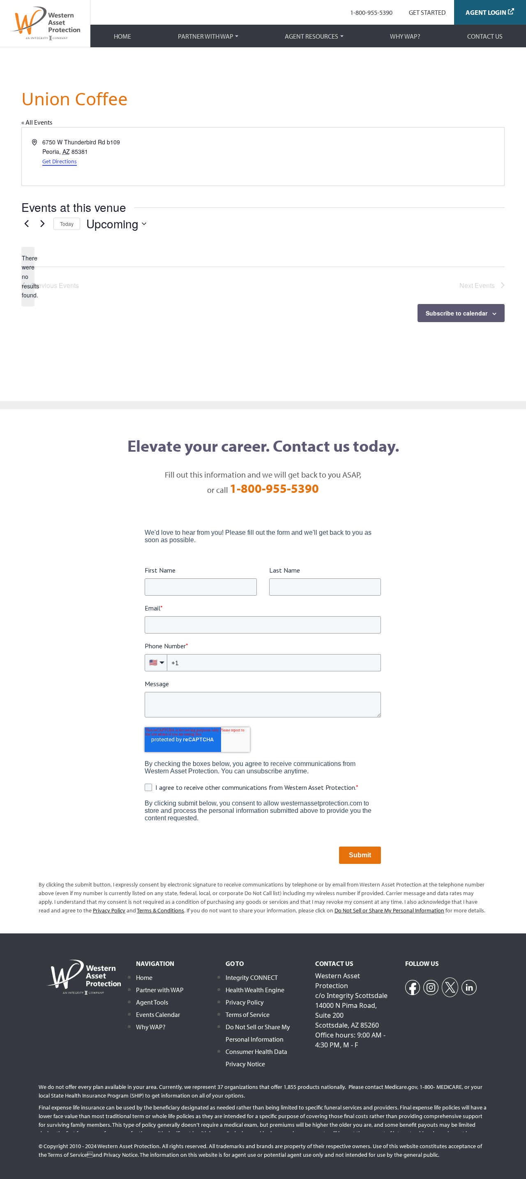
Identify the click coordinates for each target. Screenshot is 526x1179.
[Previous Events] (26, 224)
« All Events (36, 122)
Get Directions (59, 161)
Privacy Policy (245, 1002)
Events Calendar (158, 1014)
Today (67, 223)
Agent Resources (311, 36)
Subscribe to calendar (456, 313)
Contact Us (485, 36)
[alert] (28, 276)
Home (122, 36)
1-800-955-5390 (371, 12)
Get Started (427, 12)
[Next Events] (42, 224)
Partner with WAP (205, 36)
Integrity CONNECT (252, 977)
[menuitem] (371, 12)
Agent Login (486, 12)
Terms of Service (248, 1014)
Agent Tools (152, 1002)
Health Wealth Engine (255, 990)
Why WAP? (405, 36)
